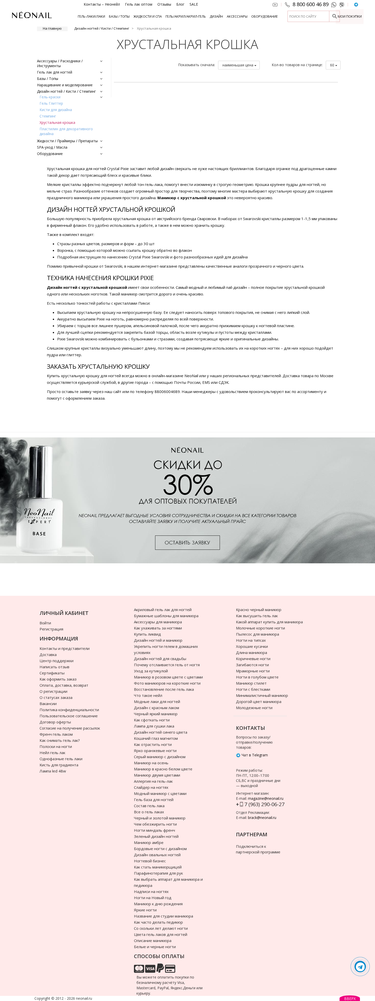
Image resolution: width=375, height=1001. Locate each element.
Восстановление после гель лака (164, 689)
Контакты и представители (65, 648)
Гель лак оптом (138, 4)
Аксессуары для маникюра (158, 621)
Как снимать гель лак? (60, 740)
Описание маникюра (152, 940)
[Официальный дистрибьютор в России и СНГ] (31, 17)
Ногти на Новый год (152, 897)
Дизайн (216, 16)
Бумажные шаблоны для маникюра (166, 615)
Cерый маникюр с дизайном (159, 756)
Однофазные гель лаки (61, 758)
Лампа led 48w (53, 770)
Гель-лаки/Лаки (91, 16)
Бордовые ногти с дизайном (160, 848)
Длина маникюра (251, 652)
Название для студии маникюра (163, 916)
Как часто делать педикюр (158, 922)
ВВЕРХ (350, 998)
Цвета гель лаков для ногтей (160, 934)
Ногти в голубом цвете (257, 677)
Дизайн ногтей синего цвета (160, 732)
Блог (180, 4)
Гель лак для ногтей (54, 72)
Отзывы (164, 4)
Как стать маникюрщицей (158, 866)
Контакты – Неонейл (102, 4)
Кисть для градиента (59, 764)
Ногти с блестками (253, 689)
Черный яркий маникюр (156, 713)
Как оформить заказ (58, 679)
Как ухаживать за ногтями (158, 627)
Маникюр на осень (151, 762)
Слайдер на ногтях (151, 787)
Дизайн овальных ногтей (157, 854)
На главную (52, 28)
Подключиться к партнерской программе (258, 849)
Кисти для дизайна (56, 109)
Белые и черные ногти (155, 946)
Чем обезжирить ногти (155, 824)
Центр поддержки (56, 660)
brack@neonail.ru (262, 817)
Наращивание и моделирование (65, 84)
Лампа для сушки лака (154, 726)
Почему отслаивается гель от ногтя (167, 664)
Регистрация (51, 628)
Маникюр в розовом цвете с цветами (168, 677)
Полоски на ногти (56, 746)
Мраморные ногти (253, 670)
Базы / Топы (119, 16)
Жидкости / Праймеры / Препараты (67, 140)
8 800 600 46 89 (311, 4)
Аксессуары (237, 16)
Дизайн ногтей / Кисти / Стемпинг (101, 28)
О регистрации (53, 691)
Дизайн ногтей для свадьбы (160, 658)
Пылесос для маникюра (257, 634)
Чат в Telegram (254, 755)
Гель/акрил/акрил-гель (186, 16)
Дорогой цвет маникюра (258, 701)
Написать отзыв (54, 666)
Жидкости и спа (147, 16)
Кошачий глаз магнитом (156, 738)
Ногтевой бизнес (150, 860)
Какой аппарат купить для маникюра (269, 621)
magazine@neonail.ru (265, 798)
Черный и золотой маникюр (159, 817)
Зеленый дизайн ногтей (156, 836)
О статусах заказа (56, 697)
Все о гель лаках (149, 811)
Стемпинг (48, 116)
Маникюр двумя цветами (157, 775)
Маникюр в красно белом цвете (163, 768)
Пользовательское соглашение (69, 715)
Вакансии (48, 703)
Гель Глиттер (51, 103)
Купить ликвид (147, 634)
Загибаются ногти (252, 664)
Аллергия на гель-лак (153, 781)
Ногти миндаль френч (154, 830)
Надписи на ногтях (151, 891)
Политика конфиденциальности (69, 709)
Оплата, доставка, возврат (64, 685)
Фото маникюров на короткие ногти (167, 683)
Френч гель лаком (56, 734)
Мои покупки (350, 16)
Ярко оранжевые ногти (155, 750)
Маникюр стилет (251, 683)
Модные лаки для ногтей (157, 701)
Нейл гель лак (52, 752)
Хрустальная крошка (57, 122)
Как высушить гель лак (257, 615)
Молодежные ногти (254, 707)
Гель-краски (50, 96)
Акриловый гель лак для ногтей (163, 609)
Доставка (48, 654)
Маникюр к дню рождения (158, 903)
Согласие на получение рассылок (70, 728)
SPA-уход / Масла (52, 147)
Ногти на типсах (251, 640)
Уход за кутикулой (151, 670)
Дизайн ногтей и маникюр (158, 640)
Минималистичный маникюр (262, 695)
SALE (194, 4)
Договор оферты (55, 721)
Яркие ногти (145, 909)
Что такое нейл (148, 695)
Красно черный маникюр (258, 609)
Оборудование (264, 16)
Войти (45, 622)
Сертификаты (52, 672)
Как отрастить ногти (153, 744)
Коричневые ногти (253, 658)
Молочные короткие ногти (260, 627)
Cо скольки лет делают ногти (161, 928)
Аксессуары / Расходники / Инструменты (60, 63)
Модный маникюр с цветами (160, 793)
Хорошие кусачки (252, 646)
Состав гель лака (149, 805)
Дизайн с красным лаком (156, 707)
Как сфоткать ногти (152, 719)
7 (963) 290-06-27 (264, 804)
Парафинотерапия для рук (158, 873)
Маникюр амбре (149, 842)
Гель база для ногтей (153, 799)
